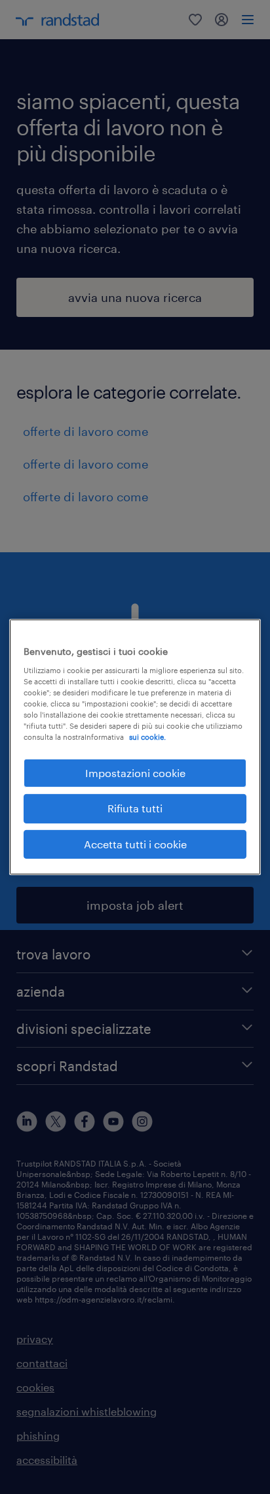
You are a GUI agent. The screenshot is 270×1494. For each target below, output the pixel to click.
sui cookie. (147, 737)
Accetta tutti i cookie (135, 844)
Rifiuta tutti (135, 808)
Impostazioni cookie (135, 773)
